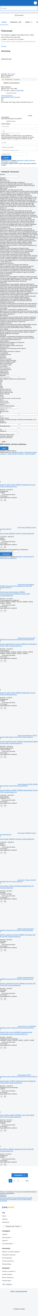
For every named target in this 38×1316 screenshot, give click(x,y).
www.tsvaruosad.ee (7, 95)
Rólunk (4, 1216)
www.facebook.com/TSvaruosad (10, 97)
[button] (35, 3)
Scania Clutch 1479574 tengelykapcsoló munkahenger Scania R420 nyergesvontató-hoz (18, 1082)
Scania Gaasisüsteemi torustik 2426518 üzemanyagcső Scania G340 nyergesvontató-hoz (18, 645)
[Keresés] (35, 8)
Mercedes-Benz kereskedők (8, 1199)
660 (27, 1181)
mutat (3, 441)
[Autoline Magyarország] (11, 3)
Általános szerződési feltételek (11, 1251)
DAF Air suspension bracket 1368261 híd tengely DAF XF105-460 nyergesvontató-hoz (18, 935)
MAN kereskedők (27, 1198)
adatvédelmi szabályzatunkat (25, 160)
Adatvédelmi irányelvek (9, 1255)
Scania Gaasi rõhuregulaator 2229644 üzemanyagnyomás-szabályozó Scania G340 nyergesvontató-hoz (15, 593)
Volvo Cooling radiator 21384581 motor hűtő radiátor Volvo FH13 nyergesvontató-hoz (17, 1116)
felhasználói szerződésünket (9, 162)
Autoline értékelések (8, 1261)
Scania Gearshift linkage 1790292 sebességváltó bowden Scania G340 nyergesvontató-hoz (19, 742)
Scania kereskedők (5, 1198)
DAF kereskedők (22, 1199)
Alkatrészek (3, 1195)
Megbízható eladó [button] (6, 59)
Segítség (4, 1219)
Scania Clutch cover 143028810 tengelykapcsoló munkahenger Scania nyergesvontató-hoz (16, 1033)
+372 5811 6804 (19, 90)
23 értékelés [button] (17, 79)
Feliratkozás (6, 554)
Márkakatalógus (6, 1264)
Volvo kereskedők (16, 1198)
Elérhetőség (5, 1222)
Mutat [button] (12, 90)
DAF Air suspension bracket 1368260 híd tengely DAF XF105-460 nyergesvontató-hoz (18, 984)
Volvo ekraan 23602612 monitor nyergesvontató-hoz (17, 533)
